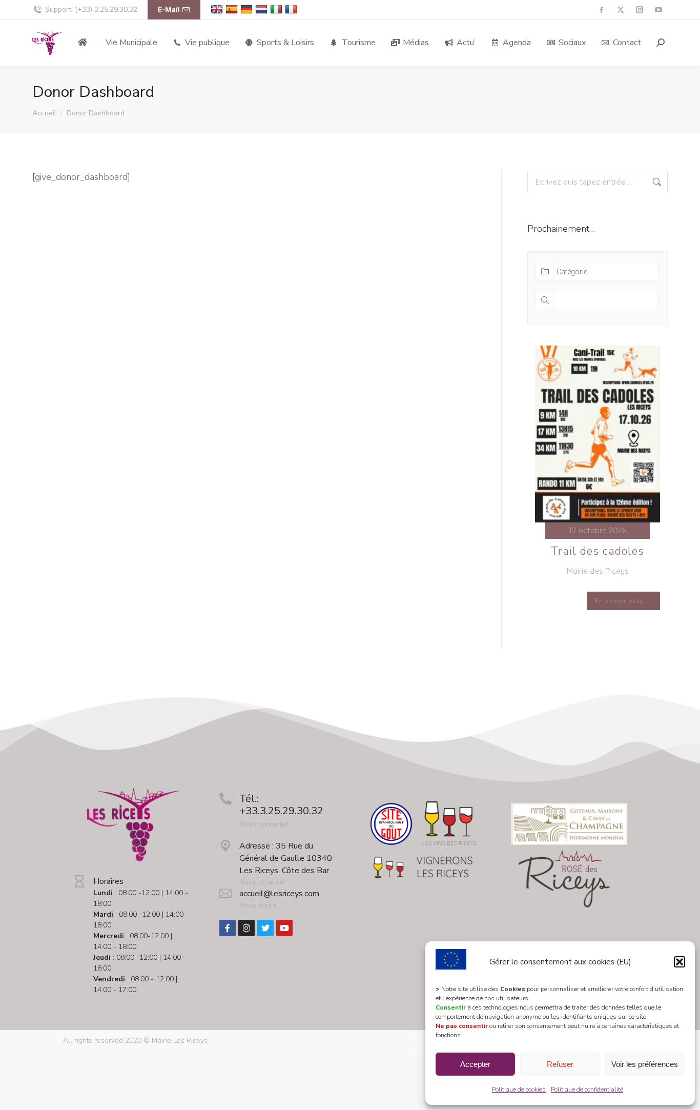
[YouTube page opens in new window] (658, 10)
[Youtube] (284, 928)
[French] (292, 9)
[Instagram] (246, 928)
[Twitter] (265, 928)
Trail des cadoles (597, 551)
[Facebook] (227, 928)
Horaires (108, 881)
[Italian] (277, 9)
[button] (679, 962)
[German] (247, 9)
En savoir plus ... (623, 601)
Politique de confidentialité (587, 1089)
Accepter (475, 1064)
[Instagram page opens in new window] (639, 10)
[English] (218, 9)
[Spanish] (232, 9)
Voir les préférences (644, 1064)
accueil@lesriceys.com (279, 893)
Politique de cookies (519, 1089)
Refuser (560, 1064)
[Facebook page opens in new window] (601, 10)
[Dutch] (262, 9)
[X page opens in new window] (620, 10)
